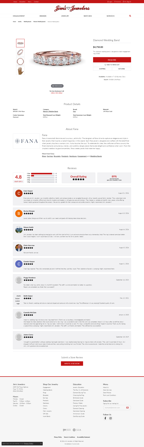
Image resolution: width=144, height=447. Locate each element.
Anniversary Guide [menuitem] (78, 414)
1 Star (28, 182)
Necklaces (73, 156)
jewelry (20, 21)
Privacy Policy (58, 437)
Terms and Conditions (109, 395)
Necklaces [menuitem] (46, 403)
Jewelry (65, 16)
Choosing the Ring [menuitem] (78, 395)
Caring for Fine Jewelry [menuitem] (80, 406)
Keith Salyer (28, 296)
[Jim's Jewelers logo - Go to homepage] (72, 8)
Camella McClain (30, 312)
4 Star (28, 176)
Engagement (19, 16)
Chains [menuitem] (45, 408)
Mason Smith (28, 227)
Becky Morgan (29, 211)
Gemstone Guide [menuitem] (78, 400)
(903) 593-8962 (56, 93)
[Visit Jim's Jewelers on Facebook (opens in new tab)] (105, 418)
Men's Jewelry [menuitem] (47, 411)
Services (110, 16)
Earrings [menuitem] (45, 398)
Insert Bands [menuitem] (46, 416)
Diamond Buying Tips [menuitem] (79, 393)
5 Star (28, 173)
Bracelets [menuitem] (45, 395)
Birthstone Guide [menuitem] (78, 398)
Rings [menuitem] (44, 393)
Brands (43, 16)
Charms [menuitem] (45, 406)
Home (14, 21)
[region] (57, 56)
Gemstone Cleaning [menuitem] (79, 411)
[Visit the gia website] (77, 430)
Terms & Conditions (69, 437)
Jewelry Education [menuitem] (78, 387)
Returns (121, 69)
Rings (44, 156)
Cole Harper (28, 191)
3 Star (28, 178)
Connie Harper (29, 261)
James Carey (28, 334)
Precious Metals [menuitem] (78, 403)
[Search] (130, 16)
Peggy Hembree (30, 277)
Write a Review (72, 363)
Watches (88, 16)
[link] (15, 1)
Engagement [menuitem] (46, 387)
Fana (74, 111)
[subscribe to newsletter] (127, 407)
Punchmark (75, 444)
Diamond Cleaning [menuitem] (78, 408)
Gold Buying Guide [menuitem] (78, 416)
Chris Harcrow (29, 245)
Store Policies (107, 393)
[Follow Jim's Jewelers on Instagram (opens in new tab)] (110, 418)
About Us (106, 387)
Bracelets (57, 156)
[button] (22, 1)
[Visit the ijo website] (67, 430)
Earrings (50, 156)
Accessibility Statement (83, 437)
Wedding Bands (27, 21)
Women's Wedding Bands (39, 21)
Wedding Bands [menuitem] (47, 390)
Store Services (107, 390)
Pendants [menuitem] (45, 400)
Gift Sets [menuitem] (45, 414)
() (56, 173)
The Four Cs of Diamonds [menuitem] (80, 390)
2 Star (28, 180)
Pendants (64, 156)
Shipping (102, 69)
